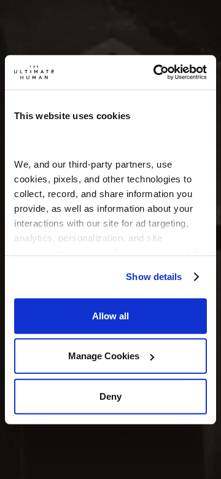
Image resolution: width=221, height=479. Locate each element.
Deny (110, 396)
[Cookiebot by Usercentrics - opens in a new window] (156, 72)
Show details (154, 276)
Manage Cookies (103, 356)
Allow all (110, 315)
